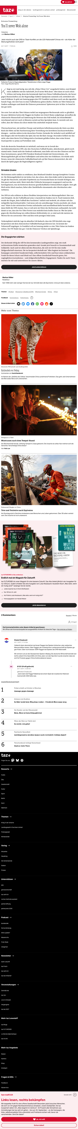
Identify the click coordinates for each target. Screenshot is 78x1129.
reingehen (4, 947)
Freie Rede (4, 942)
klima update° (5, 933)
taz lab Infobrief (6, 976)
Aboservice (5, 1087)
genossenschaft (6, 890)
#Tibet (56, 292)
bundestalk (4, 923)
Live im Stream (6, 1000)
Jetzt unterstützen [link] (39, 267)
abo (2, 885)
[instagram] (22, 761)
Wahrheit (4, 808)
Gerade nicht (68, 1095)
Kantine (3, 1059)
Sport (11, 16)
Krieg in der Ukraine (7, 823)
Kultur (3, 789)
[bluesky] (17, 761)
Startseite (4, 16)
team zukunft (5, 962)
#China (50, 292)
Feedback (4, 1083)
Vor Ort (3, 995)
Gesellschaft (5, 784)
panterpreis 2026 (6, 908)
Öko (2, 780)
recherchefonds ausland (9, 899)
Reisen (3, 1054)
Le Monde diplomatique (8, 1034)
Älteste (74, 615)
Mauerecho (5, 937)
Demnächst (5, 990)
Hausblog (4, 856)
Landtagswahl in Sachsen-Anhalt (12, 827)
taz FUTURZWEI (6, 1029)
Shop (3, 1063)
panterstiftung (6, 904)
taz (6, 755)
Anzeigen (4, 1068)
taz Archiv (4, 1039)
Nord (2, 803)
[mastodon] (12, 761)
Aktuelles (4, 851)
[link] (25, 10)
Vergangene (5, 1004)
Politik (3, 775)
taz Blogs (4, 1025)
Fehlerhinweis (24, 298)
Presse (3, 870)
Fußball (18, 16)
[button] (75, 2)
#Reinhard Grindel (40, 292)
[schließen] (75, 1095)
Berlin (3, 798)
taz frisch (4, 966)
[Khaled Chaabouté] (6, 640)
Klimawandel (5, 837)
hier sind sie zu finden (64, 629)
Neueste (68, 615)
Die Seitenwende (6, 861)
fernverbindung (6, 928)
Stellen (3, 865)
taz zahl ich (5, 894)
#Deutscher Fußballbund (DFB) (24, 292)
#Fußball (11, 292)
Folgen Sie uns (5, 760)
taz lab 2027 (5, 1009)
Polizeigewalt (5, 832)
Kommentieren (14, 298)
